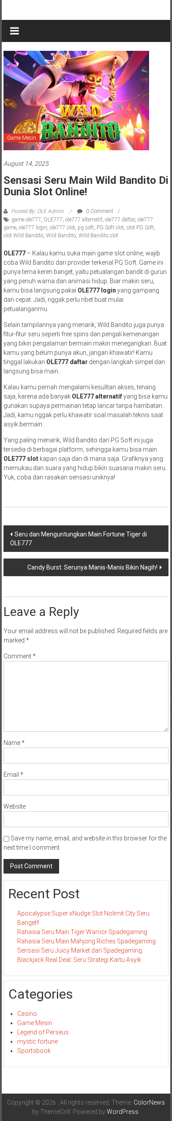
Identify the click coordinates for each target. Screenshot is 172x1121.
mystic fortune (37, 1041)
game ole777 (26, 220)
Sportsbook (34, 1050)
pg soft (86, 227)
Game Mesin (21, 138)
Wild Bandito (61, 235)
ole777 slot (62, 227)
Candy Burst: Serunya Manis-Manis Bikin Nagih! (92, 567)
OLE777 (53, 220)
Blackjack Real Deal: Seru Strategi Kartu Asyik (79, 959)
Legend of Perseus (43, 1032)
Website (15, 806)
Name (14, 742)
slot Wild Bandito (23, 235)
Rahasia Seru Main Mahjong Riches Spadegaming (86, 941)
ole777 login (33, 227)
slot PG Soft (140, 227)
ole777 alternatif (83, 220)
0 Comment (99, 211)
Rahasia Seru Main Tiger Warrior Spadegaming (82, 931)
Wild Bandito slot (98, 235)
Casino (27, 1013)
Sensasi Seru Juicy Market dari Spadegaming (79, 950)
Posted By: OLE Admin (37, 211)
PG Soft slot (110, 227)
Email (13, 774)
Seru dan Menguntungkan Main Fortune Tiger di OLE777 (78, 539)
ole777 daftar (120, 220)
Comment (20, 656)
